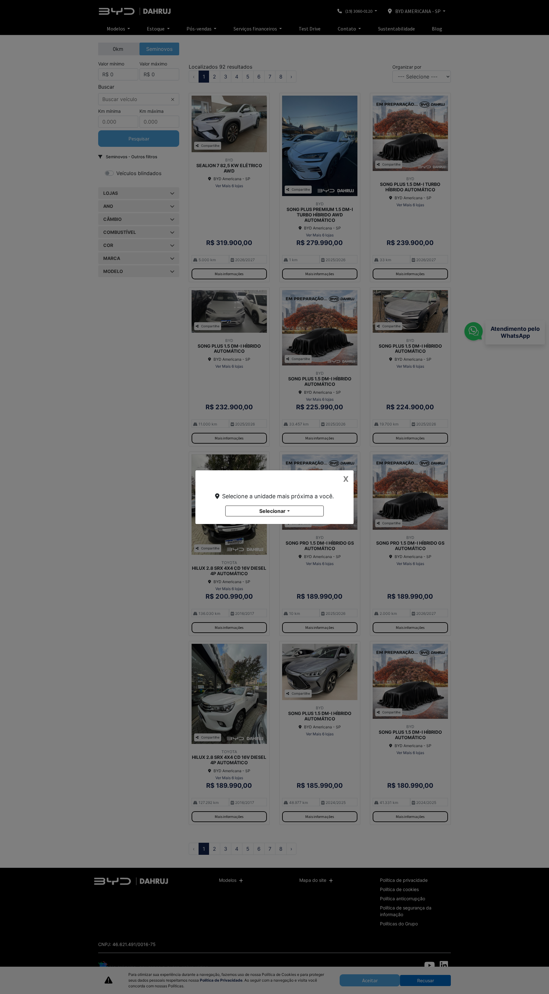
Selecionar (272, 511)
